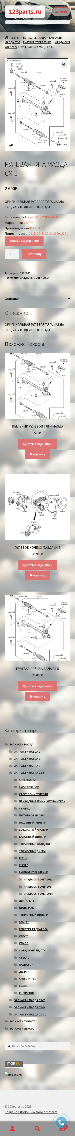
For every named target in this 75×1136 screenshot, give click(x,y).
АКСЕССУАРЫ (27, 780)
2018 (40, 233)
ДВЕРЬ (23, 972)
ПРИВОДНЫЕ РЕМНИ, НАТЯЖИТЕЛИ (42, 801)
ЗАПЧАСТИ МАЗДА (34, 37)
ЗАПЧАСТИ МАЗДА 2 (27, 751)
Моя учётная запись (12, 1129)
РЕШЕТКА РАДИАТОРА (33, 929)
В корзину (34, 254)
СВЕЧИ (23, 858)
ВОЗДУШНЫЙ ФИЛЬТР (33, 830)
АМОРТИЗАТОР (29, 787)
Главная (14, 37)
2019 (48, 233)
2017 (32, 233)
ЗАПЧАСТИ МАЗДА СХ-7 (29, 1000)
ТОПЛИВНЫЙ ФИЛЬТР (33, 915)
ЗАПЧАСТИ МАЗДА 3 (27, 759)
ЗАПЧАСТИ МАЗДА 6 (27, 766)
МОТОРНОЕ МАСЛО (31, 815)
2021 (64, 233)
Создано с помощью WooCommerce (31, 1112)
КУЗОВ (23, 986)
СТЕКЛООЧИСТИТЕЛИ (33, 794)
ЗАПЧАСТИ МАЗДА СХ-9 (29, 1007)
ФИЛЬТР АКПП (28, 908)
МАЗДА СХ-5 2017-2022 (34, 278)
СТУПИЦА (25, 808)
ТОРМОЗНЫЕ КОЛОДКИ (34, 844)
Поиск (37, 1129)
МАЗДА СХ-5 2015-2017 (38, 886)
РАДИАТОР (26, 965)
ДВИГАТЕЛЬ (26, 901)
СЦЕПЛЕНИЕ (26, 993)
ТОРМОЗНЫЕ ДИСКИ (32, 851)
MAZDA (28, 222)
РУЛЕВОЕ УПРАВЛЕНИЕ (37, 42)
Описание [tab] (12, 298)
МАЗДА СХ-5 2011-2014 (38, 894)
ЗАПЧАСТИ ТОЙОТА (22, 1021)
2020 (56, 233)
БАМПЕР (24, 922)
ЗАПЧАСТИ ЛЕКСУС (21, 1028)
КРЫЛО (24, 943)
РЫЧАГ (23, 865)
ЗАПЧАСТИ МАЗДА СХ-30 (30, 1014)
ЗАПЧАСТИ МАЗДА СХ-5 (29, 773)
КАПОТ (23, 936)
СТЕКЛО (24, 957)
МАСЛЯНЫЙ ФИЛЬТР (32, 822)
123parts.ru (25, 11)
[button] (64, 64)
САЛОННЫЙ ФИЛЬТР (32, 837)
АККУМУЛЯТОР (28, 979)
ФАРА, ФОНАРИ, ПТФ (32, 950)
